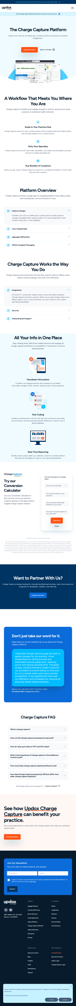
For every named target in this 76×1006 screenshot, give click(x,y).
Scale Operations (33, 918)
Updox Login (55, 961)
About (53, 906)
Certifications (55, 926)
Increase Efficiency (34, 910)
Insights (30, 961)
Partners (54, 914)
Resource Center (33, 953)
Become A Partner (57, 957)
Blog (29, 957)
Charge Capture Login (58, 965)
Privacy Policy (23, 995)
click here (33, 881)
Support (30, 972)
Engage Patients (33, 906)
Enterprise (31, 934)
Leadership (54, 910)
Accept (51, 1000)
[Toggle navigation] (72, 7)
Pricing (30, 937)
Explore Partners (38, 595)
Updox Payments (33, 930)
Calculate (56, 520)
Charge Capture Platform (35, 926)
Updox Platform (32, 922)
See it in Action (46, 50)
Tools (29, 965)
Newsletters (32, 968)
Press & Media (55, 922)
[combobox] (57, 485)
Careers (53, 918)
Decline (65, 1000)
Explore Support (51, 786)
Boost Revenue (32, 914)
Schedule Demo (29, 50)
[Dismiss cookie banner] (71, 986)
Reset (57, 526)
